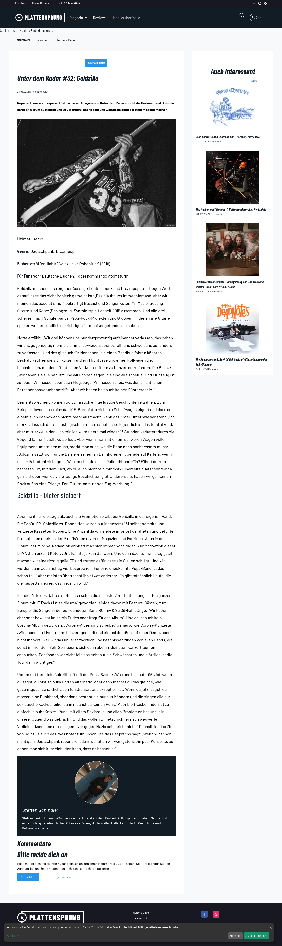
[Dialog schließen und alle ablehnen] (271, 925)
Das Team (21, 3)
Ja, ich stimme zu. (256, 935)
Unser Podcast (41, 3)
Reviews (100, 17)
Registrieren (61, 877)
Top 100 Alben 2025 (67, 3)
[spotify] (265, 3)
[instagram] (259, 3)
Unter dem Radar (96, 63)
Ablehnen (235, 935)
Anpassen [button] (13, 935)
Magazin (76, 17)
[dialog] (139, 932)
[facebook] (253, 3)
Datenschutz (140, 918)
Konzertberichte (126, 17)
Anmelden (28, 877)
